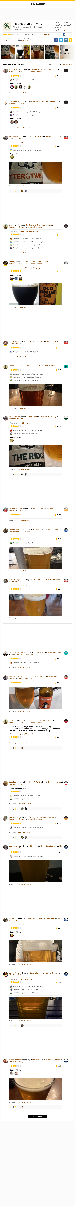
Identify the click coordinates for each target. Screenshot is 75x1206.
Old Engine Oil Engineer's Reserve (39, 225)
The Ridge (33, 417)
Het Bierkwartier (25, 143)
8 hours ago (12, 469)
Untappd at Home (35, 71)
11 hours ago (12, 884)
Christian (12, 365)
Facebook (56, 40)
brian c (11, 225)
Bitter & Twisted (36, 136)
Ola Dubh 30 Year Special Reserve (43, 69)
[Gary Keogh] (22, 808)
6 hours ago (12, 186)
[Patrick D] (22, 1025)
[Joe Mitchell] (26, 808)
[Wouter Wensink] (22, 191)
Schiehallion (37, 529)
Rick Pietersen (14, 136)
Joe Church (13, 846)
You (70, 64)
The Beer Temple (17, 343)
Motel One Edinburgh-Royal (22, 654)
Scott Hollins (14, 69)
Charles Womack (15, 508)
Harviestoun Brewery (17, 71)
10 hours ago (12, 618)
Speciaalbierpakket (26, 734)
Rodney (12, 262)
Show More (26, 41)
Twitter (61, 40)
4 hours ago (12, 92)
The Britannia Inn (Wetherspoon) (22, 531)
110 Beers (46, 34)
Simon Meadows (15, 1060)
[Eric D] (22, 748)
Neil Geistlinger (15, 580)
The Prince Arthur (25, 925)
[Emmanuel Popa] (26, 191)
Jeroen (12, 720)
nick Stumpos (14, 341)
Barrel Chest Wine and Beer (29, 231)
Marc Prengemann (16, 652)
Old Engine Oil (38, 508)
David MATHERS (15, 676)
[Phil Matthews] (22, 1107)
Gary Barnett (14, 782)
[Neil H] (26, 837)
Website (70, 40)
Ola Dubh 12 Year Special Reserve (42, 817)
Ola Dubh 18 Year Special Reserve (39, 720)
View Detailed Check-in (23, 92)
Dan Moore (13, 817)
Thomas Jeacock (15, 529)
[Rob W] (22, 837)
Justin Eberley (14, 101)
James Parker (14, 973)
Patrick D (12, 919)
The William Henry (16, 1062)
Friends (65, 64)
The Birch (22, 510)
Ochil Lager (31, 365)
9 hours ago (12, 570)
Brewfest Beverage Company (29, 268)
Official (64, 34)
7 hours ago (12, 307)
